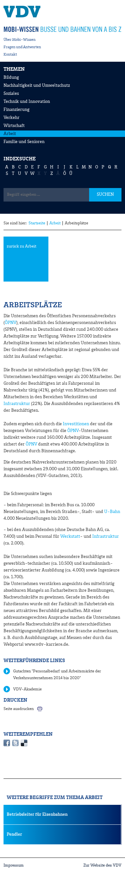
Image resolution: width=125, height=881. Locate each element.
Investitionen (76, 424)
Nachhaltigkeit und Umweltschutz (37, 85)
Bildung (11, 77)
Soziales (11, 93)
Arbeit (10, 133)
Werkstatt (70, 536)
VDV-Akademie (27, 689)
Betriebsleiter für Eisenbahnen (37, 814)
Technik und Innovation (27, 101)
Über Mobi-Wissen (20, 40)
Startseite (37, 223)
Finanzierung (16, 109)
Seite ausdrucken (19, 709)
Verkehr (12, 117)
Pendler (14, 834)
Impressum (14, 865)
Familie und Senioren (24, 141)
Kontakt (10, 55)
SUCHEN (105, 194)
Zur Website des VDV (102, 865)
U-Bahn (112, 511)
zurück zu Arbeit (21, 246)
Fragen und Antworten (22, 47)
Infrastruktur (17, 403)
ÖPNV (10, 322)
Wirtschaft (14, 125)
